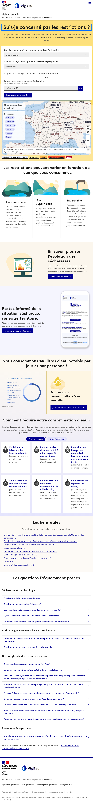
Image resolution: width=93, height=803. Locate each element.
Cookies (69, 792)
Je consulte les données (60, 276)
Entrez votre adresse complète (24, 81)
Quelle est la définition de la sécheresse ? (23, 598)
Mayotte (9, 133)
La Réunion (10, 121)
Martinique (10, 129)
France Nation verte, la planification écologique (26, 558)
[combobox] (41, 88)
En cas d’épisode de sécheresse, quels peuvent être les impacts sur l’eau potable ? (41, 693)
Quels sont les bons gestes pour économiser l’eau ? (27, 664)
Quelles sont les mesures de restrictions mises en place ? (29, 647)
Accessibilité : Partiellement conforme (15, 792)
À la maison (37, 439)
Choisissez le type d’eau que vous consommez (31, 61)
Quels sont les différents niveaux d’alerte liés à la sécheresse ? (32, 615)
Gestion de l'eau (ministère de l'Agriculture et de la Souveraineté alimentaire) (39, 541)
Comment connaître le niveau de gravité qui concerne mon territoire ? (36, 621)
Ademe (8, 561)
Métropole (10, 118)
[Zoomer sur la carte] (88, 137)
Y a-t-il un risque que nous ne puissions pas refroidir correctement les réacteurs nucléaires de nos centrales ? (45, 737)
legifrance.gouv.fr (9, 784)
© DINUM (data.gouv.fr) (40, 149)
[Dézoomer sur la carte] (88, 140)
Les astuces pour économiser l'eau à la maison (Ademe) (29, 551)
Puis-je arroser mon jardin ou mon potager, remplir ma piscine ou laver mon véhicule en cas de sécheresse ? (44, 686)
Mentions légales (38, 792)
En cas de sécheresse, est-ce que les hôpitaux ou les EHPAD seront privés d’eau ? (41, 704)
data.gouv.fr (66, 784)
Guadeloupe (10, 125)
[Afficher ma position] (88, 132)
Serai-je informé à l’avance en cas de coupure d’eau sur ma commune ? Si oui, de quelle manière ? (44, 712)
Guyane (9, 137)
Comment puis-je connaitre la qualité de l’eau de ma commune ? (34, 698)
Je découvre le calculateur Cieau (67, 408)
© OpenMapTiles (57, 149)
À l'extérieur (58, 439)
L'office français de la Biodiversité (19, 554)
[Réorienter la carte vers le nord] (88, 144)
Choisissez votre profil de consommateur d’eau (31, 50)
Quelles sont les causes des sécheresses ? (22, 604)
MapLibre (25, 149)
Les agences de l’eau (13, 547)
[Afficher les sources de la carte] (88, 149)
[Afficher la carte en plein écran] (88, 127)
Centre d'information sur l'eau (18, 564)
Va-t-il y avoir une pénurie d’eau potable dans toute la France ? (33, 669)
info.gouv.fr (28, 784)
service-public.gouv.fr (46, 784)
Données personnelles (55, 792)
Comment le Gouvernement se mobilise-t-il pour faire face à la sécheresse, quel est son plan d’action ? (44, 640)
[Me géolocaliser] (86, 88)
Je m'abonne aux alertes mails (17, 330)
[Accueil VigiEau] (30, 768)
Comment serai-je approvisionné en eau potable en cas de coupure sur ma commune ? (44, 719)
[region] (46, 128)
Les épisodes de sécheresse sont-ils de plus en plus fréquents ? (32, 609)
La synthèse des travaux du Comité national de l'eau (28, 544)
